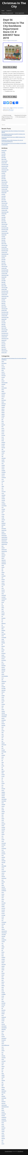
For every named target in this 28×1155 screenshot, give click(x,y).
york (2, 1140)
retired (3, 929)
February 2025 (4, 182)
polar (3, 897)
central (3, 461)
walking (3, 1087)
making (3, 795)
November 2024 (5, 187)
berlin (3, 417)
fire (2, 616)
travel (3, 1048)
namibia (3, 857)
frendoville (4, 637)
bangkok (3, 405)
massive (3, 811)
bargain (3, 407)
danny (3, 521)
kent (2, 748)
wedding (3, 1096)
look (2, 785)
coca (3, 489)
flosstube (3, 630)
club (2, 488)
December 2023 (5, 206)
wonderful (4, 1113)
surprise (3, 1024)
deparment (4, 530)
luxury (3, 790)
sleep (3, 987)
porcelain (4, 902)
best (2, 419)
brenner (3, 435)
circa (3, 479)
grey (2, 662)
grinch (3, 663)
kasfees (3, 742)
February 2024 (4, 203)
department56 (5, 542)
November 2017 (5, 335)
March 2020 (4, 285)
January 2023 (4, 226)
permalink (11, 110)
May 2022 (3, 240)
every (3, 593)
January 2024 (4, 204)
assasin (3, 391)
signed (3, 974)
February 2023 (4, 224)
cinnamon (4, 477)
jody (2, 737)
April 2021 (4, 262)
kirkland (3, 755)
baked (3, 401)
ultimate (3, 1055)
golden (3, 649)
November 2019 (5, 292)
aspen (3, 389)
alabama (3, 368)
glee (2, 648)
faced (3, 602)
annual (3, 380)
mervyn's (3, 823)
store (12, 109)
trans (3, 1047)
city (18, 107)
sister (3, 980)
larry (2, 758)
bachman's (4, 400)
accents (3, 366)
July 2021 (3, 257)
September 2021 (5, 254)
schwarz (3, 959)
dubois (3, 567)
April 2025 (4, 178)
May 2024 (3, 197)
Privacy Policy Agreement (7, 13)
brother (3, 444)
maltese (3, 797)
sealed (3, 962)
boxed (3, 431)
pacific (3, 874)
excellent (3, 597)
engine (3, 583)
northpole (4, 871)
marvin (3, 806)
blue (2, 426)
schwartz (3, 957)
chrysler (3, 474)
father (3, 607)
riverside (3, 936)
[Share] (13, 103)
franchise (3, 633)
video (3, 1073)
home (3, 699)
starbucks (3, 1010)
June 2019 (4, 301)
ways (2, 1094)
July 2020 (3, 278)
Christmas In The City (14, 4)
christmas (15, 107)
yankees (3, 1138)
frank (3, 635)
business (3, 447)
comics (3, 502)
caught (3, 459)
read (3, 925)
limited (3, 774)
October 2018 (4, 315)
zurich (3, 1143)
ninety (3, 867)
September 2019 (5, 296)
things (3, 1034)
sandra (3, 952)
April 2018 (4, 326)
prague (3, 906)
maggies (3, 792)
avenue (3, 396)
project (3, 913)
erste (3, 588)
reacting (3, 923)
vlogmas (3, 1080)
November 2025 (5, 166)
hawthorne (4, 681)
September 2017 (5, 338)
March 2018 (4, 327)
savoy (3, 955)
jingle (3, 735)
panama (3, 876)
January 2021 (4, 268)
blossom (3, 424)
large (3, 757)
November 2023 (5, 208)
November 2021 (5, 250)
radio (3, 918)
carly (3, 454)
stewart (3, 1013)
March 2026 (4, 159)
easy (2, 570)
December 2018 (5, 312)
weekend (3, 1101)
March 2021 (4, 264)
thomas (3, 1036)
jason (3, 727)
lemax (3, 765)
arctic (3, 386)
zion (2, 1141)
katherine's (4, 744)
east (2, 568)
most (3, 850)
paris (3, 880)
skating (3, 985)
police (3, 899)
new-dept (3, 860)
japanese (3, 725)
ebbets (3, 572)
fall (2, 604)
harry (3, 677)
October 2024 (4, 189)
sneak (3, 990)
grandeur (3, 656)
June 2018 (4, 322)
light (2, 769)
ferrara (3, 612)
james (3, 721)
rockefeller (4, 939)
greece (3, 658)
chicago (3, 465)
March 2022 (4, 243)
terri (2, 1033)
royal (3, 945)
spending (3, 1003)
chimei (3, 466)
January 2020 (4, 289)
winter (3, 1110)
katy (2, 746)
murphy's (3, 853)
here (3, 684)
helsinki (3, 683)
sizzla (3, 983)
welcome (3, 1103)
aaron (3, 365)
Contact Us (8, 10)
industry (3, 711)
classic (3, 486)
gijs (2, 644)
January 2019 (4, 310)
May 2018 (3, 324)
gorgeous (3, 653)
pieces (3, 894)
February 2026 (4, 161)
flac (2, 621)
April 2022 (4, 241)
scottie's (3, 960)
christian (3, 470)
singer (3, 978)
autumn (3, 394)
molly (3, 841)
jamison (3, 723)
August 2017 (4, 340)
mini (2, 836)
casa (2, 456)
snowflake (4, 994)
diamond (3, 554)
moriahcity (4, 848)
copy (3, 507)
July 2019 (3, 299)
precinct (3, 908)
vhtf (2, 1071)
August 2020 (4, 277)
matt (3, 814)
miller (3, 832)
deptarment (4, 549)
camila (3, 452)
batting (3, 414)
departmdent (4, 537)
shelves (3, 973)
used (3, 1064)
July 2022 (3, 236)
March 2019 (4, 306)
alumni (3, 372)
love (2, 786)
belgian (3, 415)
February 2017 (4, 350)
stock (3, 1015)
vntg (2, 1082)
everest (3, 591)
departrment (4, 544)
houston (3, 704)
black (3, 421)
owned (3, 873)
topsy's (3, 1041)
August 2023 (4, 213)
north (3, 869)
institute (3, 713)
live (2, 779)
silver (3, 976)
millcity (3, 830)
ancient (3, 377)
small (3, 989)
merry (3, 822)
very (2, 1069)
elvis (2, 577)
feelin (3, 611)
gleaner (3, 646)
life (2, 767)
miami (3, 825)
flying (3, 632)
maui (3, 816)
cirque (3, 481)
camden (3, 451)
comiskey (3, 503)
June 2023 (4, 217)
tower (3, 1043)
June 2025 (4, 175)
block (3, 423)
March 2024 (4, 201)
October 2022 (4, 231)
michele (3, 829)
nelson (3, 858)
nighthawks (4, 865)
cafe (2, 449)
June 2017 (4, 343)
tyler (2, 1054)
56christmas (4, 363)
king (2, 753)
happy (3, 672)
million (3, 834)
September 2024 (5, 190)
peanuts (3, 887)
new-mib (3, 862)
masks (3, 809)
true (2, 1052)
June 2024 (4, 196)
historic (3, 691)
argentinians (4, 387)
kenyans (3, 749)
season (3, 967)
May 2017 (3, 345)
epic (2, 586)
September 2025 (5, 169)
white (3, 1108)
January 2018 (4, 331)
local (3, 781)
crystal (3, 517)
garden (3, 640)
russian (3, 946)
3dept (3, 361)
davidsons (3, 523)
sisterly (3, 982)
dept (8, 107)
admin (15, 40)
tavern (3, 1031)
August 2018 (4, 319)
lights (3, 772)
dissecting (4, 560)
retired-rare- (4, 932)
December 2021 (5, 248)
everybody (4, 595)
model (3, 839)
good (3, 651)
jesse (3, 732)
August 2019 (4, 298)
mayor (3, 818)
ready (3, 927)
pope (3, 901)
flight (3, 628)
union (3, 1059)
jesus (3, 734)
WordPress (20, 1151)
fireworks (3, 618)
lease (3, 762)
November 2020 (5, 271)
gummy (3, 667)
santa (3, 953)
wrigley (3, 1129)
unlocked (3, 1061)
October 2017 (4, 336)
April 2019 (4, 305)
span (2, 999)
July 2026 (3, 152)
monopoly (4, 843)
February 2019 (4, 308)
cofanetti (3, 495)
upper (3, 1062)
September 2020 (5, 275)
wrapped (3, 1127)
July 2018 (3, 320)
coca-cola (3, 491)
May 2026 (3, 155)
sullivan (3, 1018)
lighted (3, 771)
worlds (3, 1126)
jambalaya (4, 720)
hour (3, 702)
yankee (3, 1136)
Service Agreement (19, 13)
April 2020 (4, 284)
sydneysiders (4, 1027)
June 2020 (4, 280)
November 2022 (5, 229)
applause (3, 384)
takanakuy (4, 1029)
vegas (3, 1068)
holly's (3, 697)
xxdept (3, 1134)
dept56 (3, 547)
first (2, 619)
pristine (3, 911)
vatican (3, 1066)
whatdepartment (5, 1106)
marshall (3, 804)
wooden (3, 1115)
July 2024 (3, 194)
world (3, 1124)
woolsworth (4, 1117)
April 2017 (4, 347)
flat (2, 625)
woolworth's (4, 1120)
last (2, 760)
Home (3, 10)
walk (2, 1085)
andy (3, 379)
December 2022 (5, 227)
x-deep (3, 1131)
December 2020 (5, 269)
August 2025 (4, 171)
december (4, 528)
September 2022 (5, 233)
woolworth (4, 1119)
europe (3, 589)
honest (3, 700)
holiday (3, 695)
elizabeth (3, 575)
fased (3, 605)
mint (3, 837)
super (3, 1022)
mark (3, 802)
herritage (3, 688)
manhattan (4, 800)
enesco (3, 581)
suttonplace (4, 1025)
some (3, 997)
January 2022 (4, 247)
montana (3, 844)
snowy (3, 996)
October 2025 (4, 168)
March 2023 (4, 222)
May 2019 (3, 303)
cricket (3, 514)
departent (4, 533)
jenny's (3, 730)
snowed (3, 992)
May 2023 (3, 218)
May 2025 (3, 176)
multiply (3, 851)
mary (3, 808)
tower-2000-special (5, 1045)
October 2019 (4, 294)
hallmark (3, 669)
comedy (3, 500)
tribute (3, 1050)
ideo (2, 707)
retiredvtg (4, 934)
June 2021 (4, 259)
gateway (3, 642)
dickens (3, 556)
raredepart (4, 922)
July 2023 (3, 215)
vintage (3, 1076)
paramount (4, 878)
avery (3, 398)
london (3, 783)
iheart (3, 709)
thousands (4, 1039)
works (3, 1122)
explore (3, 600)
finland (3, 614)
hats (2, 679)
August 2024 (4, 192)
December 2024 (5, 185)
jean (2, 728)
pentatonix (4, 890)
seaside (3, 966)
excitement (4, 598)
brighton (3, 442)
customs (3, 519)
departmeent (4, 539)
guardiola (3, 665)
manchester (4, 799)
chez (3, 463)
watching (3, 1092)
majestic (3, 793)
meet (3, 820)
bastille (3, 410)
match (3, 813)
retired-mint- (4, 931)
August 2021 (4, 255)
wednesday (4, 1098)
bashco (3, 408)
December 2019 (5, 291)
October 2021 (4, 252)
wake (3, 1083)
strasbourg (4, 1017)
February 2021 (4, 266)
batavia (3, 412)
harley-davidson (5, 676)
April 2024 (4, 199)
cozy (2, 512)
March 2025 (4, 180)
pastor (3, 885)
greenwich (4, 660)
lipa (2, 778)
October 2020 (4, 273)
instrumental (4, 714)
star (2, 1008)
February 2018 (4, 329)
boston (3, 430)
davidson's (21, 107)
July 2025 (3, 173)
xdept (3, 1133)
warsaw (3, 1089)
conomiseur (4, 505)
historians (3, 690)
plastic (3, 895)
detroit (3, 553)
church (3, 475)
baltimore (4, 403)
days (2, 526)
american (4, 375)
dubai (3, 565)
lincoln (3, 776)
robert (3, 938)
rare (2, 920)
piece (3, 892)
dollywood (4, 561)
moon (3, 846)
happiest (3, 670)
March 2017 (4, 349)
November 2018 (5, 313)
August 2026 (4, 150)
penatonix (4, 888)
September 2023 (5, 212)
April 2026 (4, 157)
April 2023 (4, 220)
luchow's (3, 788)
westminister (4, 1105)
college (3, 496)
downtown (4, 563)
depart (3, 532)
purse (3, 916)
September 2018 (5, 317)
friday (3, 639)
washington (4, 1090)
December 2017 (5, 333)
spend (3, 1001)
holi (2, 693)
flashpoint (4, 623)
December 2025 (5, 164)
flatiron (3, 626)
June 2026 (4, 153)
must (3, 855)
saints (3, 948)
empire (3, 579)
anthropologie (4, 382)
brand (3, 433)
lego (2, 764)
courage (3, 509)
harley (3, 674)
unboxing (3, 1057)
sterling (3, 1011)
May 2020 (3, 282)
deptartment (4, 551)
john (2, 739)
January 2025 (4, 183)
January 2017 (4, 352)
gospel (3, 655)
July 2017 (3, 342)
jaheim (3, 718)
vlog (2, 1078)
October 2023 (4, 210)
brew (3, 437)
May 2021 (3, 261)
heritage (3, 686)
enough (3, 584)
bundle (3, 445)
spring (3, 1006)
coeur (3, 493)
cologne (3, 498)
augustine (4, 393)
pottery (3, 904)
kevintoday (4, 751)
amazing (3, 373)
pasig (3, 883)
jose (2, 741)
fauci (3, 609)
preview (3, 909)
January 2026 (4, 162)
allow (3, 370)
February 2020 (4, 287)
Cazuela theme (8, 1151)
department (5, 109)
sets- (2, 971)
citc (2, 482)
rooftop (3, 941)
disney (3, 558)
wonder (3, 1112)
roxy (2, 943)
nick (2, 864)
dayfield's (3, 524)
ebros (3, 574)
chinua (3, 468)
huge (3, 706)
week (3, 1099)
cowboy (3, 510)
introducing (4, 716)
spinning (3, 1004)
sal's (2, 950)
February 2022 (4, 245)
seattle (3, 969)
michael (3, 827)
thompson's (4, 1038)
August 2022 (4, 234)
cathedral (4, 458)
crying (3, 516)
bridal (3, 438)
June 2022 (4, 238)
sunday (3, 1020)
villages (3, 1075)
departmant (4, 535)
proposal (3, 915)
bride (3, 440)
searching (4, 964)
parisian (3, 881)
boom (3, 428)
